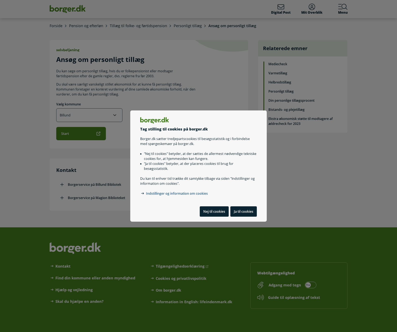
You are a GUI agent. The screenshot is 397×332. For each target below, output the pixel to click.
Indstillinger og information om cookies (177, 193)
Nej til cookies (214, 211)
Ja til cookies (243, 211)
